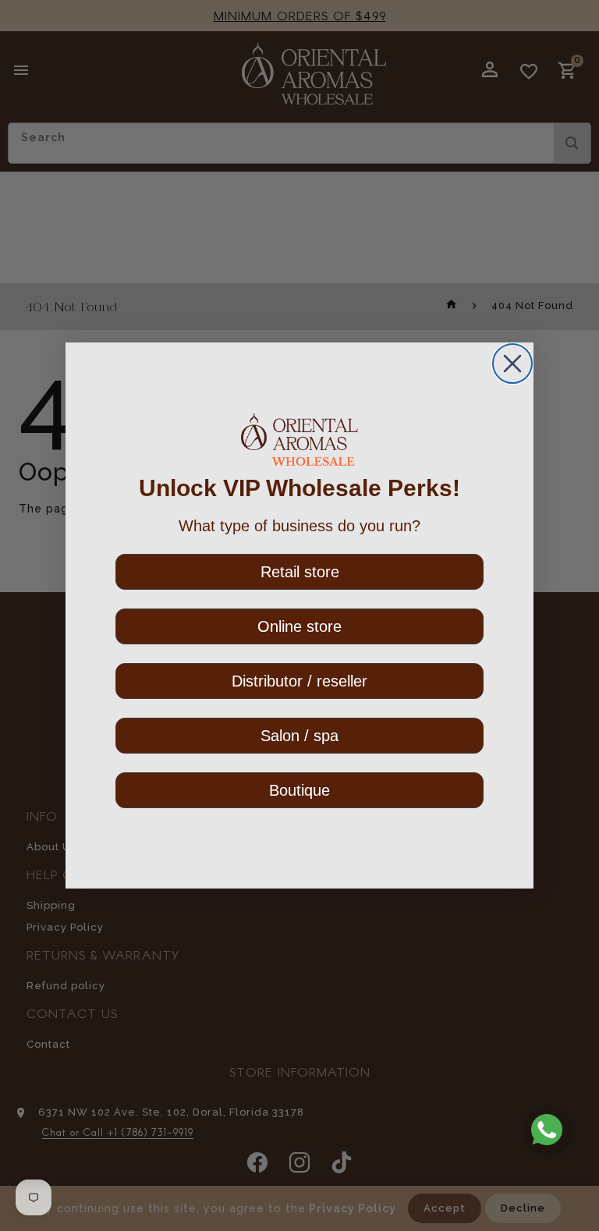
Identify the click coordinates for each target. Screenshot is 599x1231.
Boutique (299, 790)
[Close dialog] (512, 363)
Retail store (300, 571)
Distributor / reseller (299, 681)
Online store (299, 626)
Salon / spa (299, 735)
